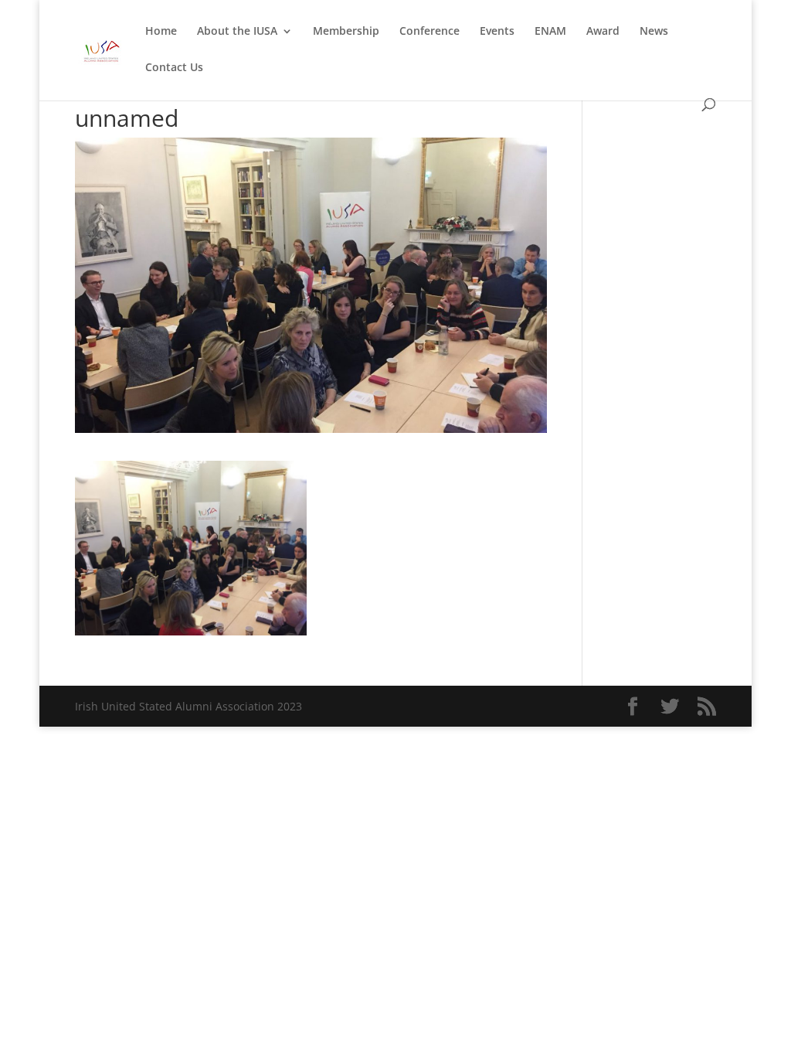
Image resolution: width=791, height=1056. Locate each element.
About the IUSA (237, 32)
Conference (429, 32)
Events (497, 32)
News (654, 32)
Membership (346, 32)
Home (161, 32)
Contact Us (174, 68)
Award (603, 32)
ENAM (550, 32)
